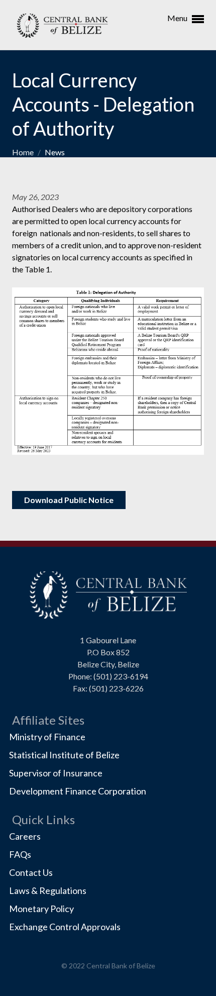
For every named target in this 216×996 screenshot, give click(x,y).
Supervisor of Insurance (55, 772)
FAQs (20, 854)
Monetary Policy (41, 908)
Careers (25, 836)
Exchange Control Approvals (65, 926)
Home (23, 152)
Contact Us (31, 872)
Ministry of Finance (47, 736)
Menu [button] (178, 18)
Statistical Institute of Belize (64, 754)
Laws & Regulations (47, 890)
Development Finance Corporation (77, 790)
